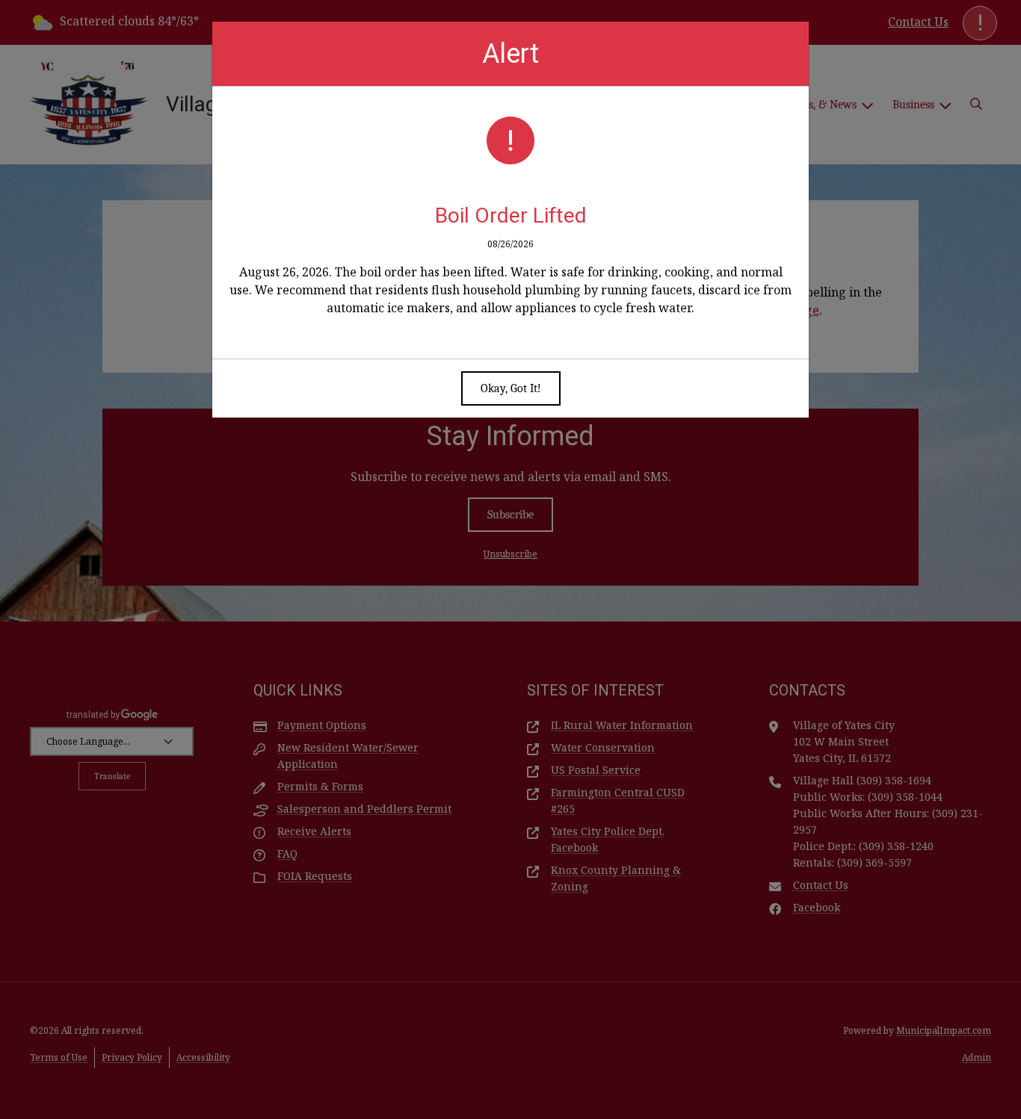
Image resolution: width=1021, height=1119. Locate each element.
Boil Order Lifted (511, 215)
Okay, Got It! (511, 388)
